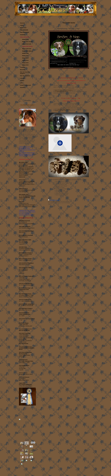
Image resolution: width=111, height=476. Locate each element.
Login (88, 199)
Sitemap (58, 200)
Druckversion (53, 200)
